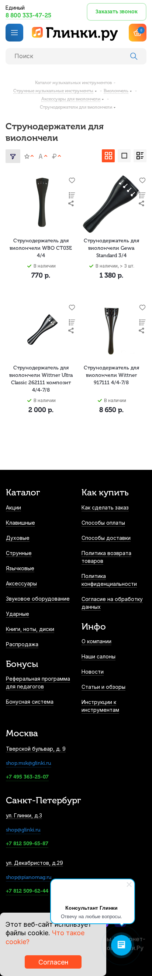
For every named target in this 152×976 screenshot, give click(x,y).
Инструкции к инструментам (100, 706)
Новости (93, 671)
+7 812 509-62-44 (27, 891)
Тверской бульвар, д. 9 (36, 749)
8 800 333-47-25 (28, 15)
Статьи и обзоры (103, 687)
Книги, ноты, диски (30, 629)
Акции (13, 507)
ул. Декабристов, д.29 (34, 863)
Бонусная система (29, 701)
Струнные (19, 553)
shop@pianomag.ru (29, 877)
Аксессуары (21, 583)
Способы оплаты (103, 522)
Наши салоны (98, 656)
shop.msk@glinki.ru (28, 763)
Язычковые (20, 568)
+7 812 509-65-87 (27, 843)
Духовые (18, 538)
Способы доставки (106, 538)
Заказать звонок (117, 12)
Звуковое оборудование (38, 598)
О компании (96, 641)
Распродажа (22, 644)
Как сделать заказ (105, 507)
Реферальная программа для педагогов (38, 682)
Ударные (17, 614)
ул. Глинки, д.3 (24, 815)
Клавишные (20, 522)
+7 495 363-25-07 (27, 777)
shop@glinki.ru (23, 830)
